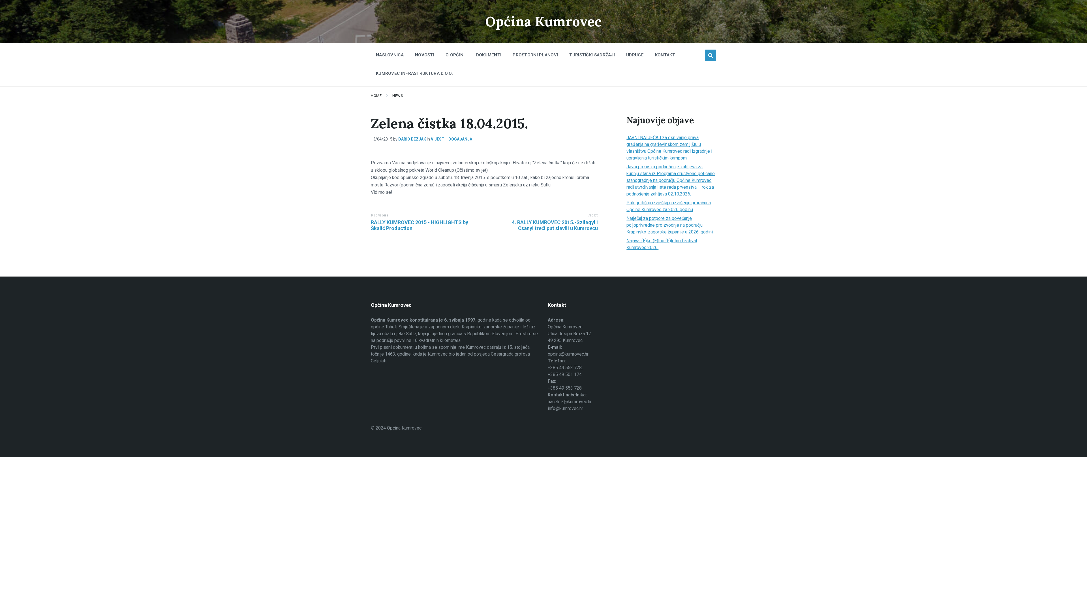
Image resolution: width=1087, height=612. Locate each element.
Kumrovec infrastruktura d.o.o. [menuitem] (414, 73)
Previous (379, 215)
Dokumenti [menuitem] (489, 55)
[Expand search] (710, 55)
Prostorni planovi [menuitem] (535, 55)
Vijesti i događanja (451, 139)
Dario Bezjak (412, 139)
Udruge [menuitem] (635, 55)
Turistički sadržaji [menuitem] (592, 55)
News (397, 96)
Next (593, 215)
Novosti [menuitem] (424, 55)
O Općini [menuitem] (455, 55)
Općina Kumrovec (543, 21)
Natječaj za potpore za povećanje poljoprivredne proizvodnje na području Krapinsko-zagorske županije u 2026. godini (669, 225)
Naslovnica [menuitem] (390, 55)
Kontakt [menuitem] (665, 55)
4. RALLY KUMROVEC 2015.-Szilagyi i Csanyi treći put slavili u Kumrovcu (555, 225)
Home (376, 96)
